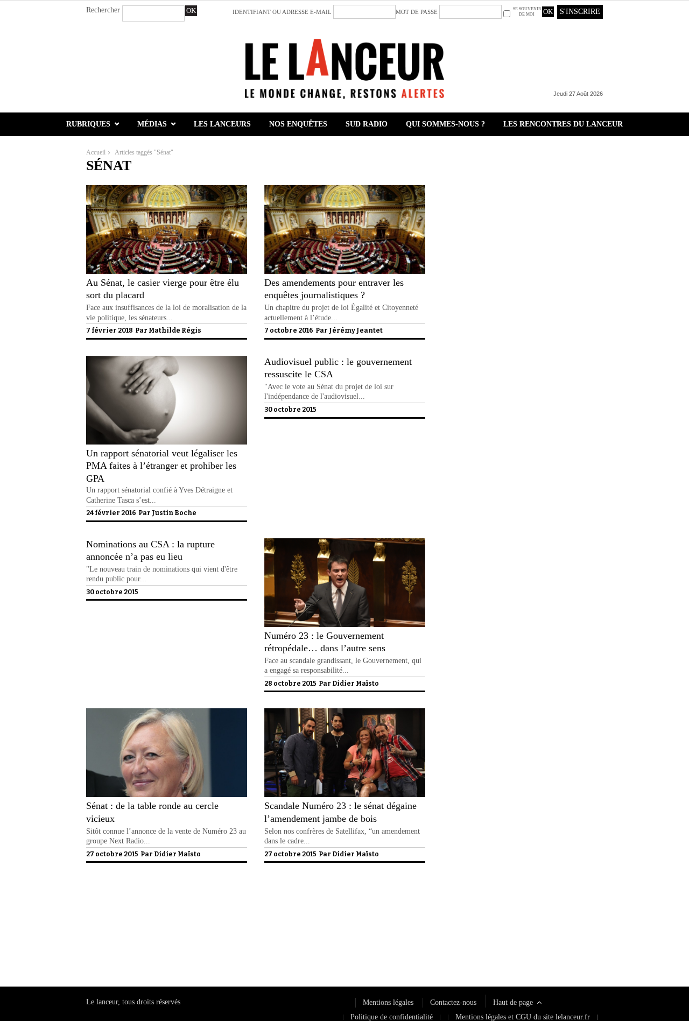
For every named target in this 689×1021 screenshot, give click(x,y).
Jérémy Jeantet (356, 330)
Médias (152, 124)
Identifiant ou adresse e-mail (282, 12)
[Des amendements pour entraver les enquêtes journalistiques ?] (344, 271)
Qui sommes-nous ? (445, 124)
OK (191, 10)
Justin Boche (174, 513)
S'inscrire (580, 12)
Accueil (96, 152)
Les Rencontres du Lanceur (563, 124)
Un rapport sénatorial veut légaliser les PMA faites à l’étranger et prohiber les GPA (161, 466)
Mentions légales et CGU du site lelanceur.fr (522, 1017)
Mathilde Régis (175, 330)
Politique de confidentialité (127, 938)
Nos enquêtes (298, 124)
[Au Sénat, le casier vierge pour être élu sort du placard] (166, 271)
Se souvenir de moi (527, 11)
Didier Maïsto (355, 683)
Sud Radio (367, 124)
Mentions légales (388, 1002)
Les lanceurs (222, 124)
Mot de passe (417, 12)
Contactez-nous (453, 1002)
